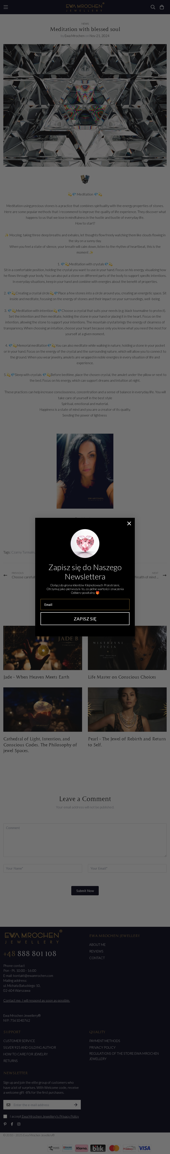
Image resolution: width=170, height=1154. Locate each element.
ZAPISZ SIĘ (85, 618)
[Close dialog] (129, 523)
